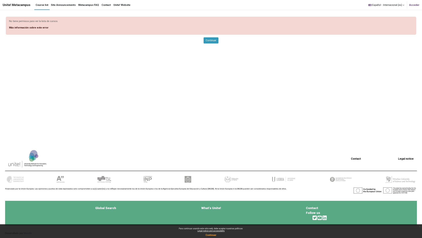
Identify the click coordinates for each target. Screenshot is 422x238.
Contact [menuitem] (106, 4)
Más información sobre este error (28, 27)
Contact (356, 158)
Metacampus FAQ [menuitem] (88, 4)
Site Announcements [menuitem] (63, 4)
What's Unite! (211, 208)
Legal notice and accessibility (211, 231)
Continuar (211, 235)
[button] (386, 5)
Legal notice (406, 158)
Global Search (105, 208)
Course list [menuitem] (42, 4)
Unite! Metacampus (16, 5)
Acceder (414, 4)
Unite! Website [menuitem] (121, 4)
